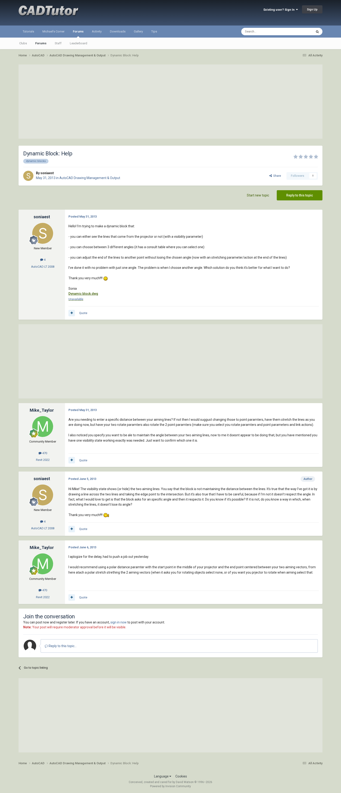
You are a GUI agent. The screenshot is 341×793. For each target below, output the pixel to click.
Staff (58, 43)
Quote (83, 313)
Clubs (23, 43)
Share (276, 175)
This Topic (299, 31)
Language (161, 776)
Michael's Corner (53, 31)
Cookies (181, 776)
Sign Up (312, 9)
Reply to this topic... (62, 646)
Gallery (138, 31)
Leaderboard (78, 43)
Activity (97, 31)
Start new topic (258, 195)
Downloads (117, 31)
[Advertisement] (170, 101)
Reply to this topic (299, 195)
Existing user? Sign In (280, 9)
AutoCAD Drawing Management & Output (89, 178)
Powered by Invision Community (170, 786)
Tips (154, 31)
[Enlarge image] (105, 278)
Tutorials (28, 31)
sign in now (118, 622)
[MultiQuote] (71, 313)
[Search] (317, 31)
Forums (78, 31)
